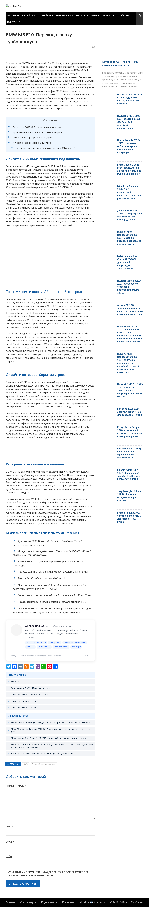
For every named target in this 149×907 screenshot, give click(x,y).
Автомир (13, 15)
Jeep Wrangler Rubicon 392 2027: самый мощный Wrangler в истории (129, 496)
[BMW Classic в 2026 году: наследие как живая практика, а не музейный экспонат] (108, 165)
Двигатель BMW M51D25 (23, 701)
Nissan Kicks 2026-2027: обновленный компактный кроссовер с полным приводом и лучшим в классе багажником (129, 334)
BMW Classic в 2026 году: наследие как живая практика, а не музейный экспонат (50, 722)
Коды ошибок (49, 902)
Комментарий (16, 786)
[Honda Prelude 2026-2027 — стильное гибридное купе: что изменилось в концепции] (108, 141)
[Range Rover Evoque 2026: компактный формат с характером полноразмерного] (108, 428)
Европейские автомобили (44, 764)
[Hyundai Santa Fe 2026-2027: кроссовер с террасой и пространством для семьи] (108, 282)
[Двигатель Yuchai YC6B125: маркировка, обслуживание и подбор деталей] (108, 211)
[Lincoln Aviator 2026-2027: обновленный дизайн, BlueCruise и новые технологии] (108, 471)
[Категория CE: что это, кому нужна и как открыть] (122, 43)
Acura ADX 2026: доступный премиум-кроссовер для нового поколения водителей (130, 310)
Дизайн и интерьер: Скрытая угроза (33, 137)
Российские (121, 15)
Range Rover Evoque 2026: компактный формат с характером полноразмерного (129, 432)
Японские (82, 15)
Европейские (64, 15)
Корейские (46, 15)
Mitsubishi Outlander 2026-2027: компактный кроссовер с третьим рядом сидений (129, 192)
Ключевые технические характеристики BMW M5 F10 (45, 147)
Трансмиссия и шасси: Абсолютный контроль (37, 132)
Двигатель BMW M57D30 (23, 707)
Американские (100, 15)
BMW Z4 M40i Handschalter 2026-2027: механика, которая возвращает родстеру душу (50, 730)
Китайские (29, 15)
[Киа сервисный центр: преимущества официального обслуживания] (108, 449)
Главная (10, 902)
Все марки (13, 21)
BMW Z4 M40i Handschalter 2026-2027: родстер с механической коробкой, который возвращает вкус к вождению (52, 745)
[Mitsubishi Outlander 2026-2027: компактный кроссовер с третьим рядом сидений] (108, 187)
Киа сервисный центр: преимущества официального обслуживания (129, 453)
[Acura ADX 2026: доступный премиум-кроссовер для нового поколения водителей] (108, 306)
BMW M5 (15, 681)
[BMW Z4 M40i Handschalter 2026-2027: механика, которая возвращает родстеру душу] (108, 233)
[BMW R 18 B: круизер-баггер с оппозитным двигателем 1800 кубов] (108, 513)
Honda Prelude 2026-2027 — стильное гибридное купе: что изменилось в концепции (128, 146)
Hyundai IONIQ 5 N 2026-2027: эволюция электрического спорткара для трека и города (130, 390)
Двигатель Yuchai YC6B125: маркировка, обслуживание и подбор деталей (129, 215)
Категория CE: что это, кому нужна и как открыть (120, 63)
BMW (26, 764)
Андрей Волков (34, 625)
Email (10, 841)
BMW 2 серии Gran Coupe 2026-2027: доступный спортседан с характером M (48, 738)
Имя (9, 826)
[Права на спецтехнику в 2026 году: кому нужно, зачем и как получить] (108, 95)
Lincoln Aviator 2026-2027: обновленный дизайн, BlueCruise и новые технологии (128, 474)
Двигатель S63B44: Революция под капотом (37, 127)
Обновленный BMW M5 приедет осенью (31, 688)
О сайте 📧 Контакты (92, 902)
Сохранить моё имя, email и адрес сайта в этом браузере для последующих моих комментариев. (47, 874)
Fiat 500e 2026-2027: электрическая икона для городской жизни (42, 753)
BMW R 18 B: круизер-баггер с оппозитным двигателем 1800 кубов (129, 517)
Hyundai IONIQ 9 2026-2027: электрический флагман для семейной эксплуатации (129, 122)
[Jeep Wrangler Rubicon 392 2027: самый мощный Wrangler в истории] (108, 492)
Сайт (9, 856)
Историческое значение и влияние (32, 142)
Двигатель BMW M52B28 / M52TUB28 (29, 694)
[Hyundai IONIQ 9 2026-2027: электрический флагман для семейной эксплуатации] (108, 117)
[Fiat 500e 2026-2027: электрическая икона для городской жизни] (108, 410)
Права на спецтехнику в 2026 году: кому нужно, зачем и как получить (129, 99)
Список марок (28, 902)
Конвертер (68, 902)
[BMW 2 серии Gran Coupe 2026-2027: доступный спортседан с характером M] (108, 257)
